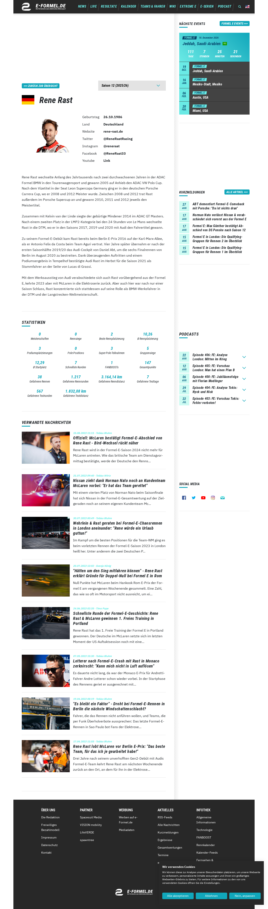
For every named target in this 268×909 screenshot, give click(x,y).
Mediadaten (126, 830)
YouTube (203, 498)
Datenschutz (49, 845)
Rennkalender (205, 845)
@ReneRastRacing (118, 139)
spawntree (87, 840)
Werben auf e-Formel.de (128, 819)
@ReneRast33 (114, 153)
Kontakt (46, 852)
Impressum (49, 837)
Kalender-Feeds (207, 852)
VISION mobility (91, 825)
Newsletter (222, 498)
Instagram (213, 498)
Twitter (193, 498)
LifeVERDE (87, 832)
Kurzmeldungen (168, 832)
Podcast (224, 6)
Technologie (204, 830)
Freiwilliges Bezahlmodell (50, 827)
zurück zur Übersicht (43, 86)
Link (106, 160)
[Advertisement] (94, 42)
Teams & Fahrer (152, 6)
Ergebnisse (165, 840)
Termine (163, 855)
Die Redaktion (50, 817)
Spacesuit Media (91, 817)
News (82, 6)
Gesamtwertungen (170, 847)
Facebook (184, 498)
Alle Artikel (234, 192)
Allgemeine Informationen (206, 819)
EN (247, 6)
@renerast (111, 146)
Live (93, 6)
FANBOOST (203, 837)
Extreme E (188, 6)
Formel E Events (232, 23)
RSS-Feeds (165, 817)
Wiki (172, 6)
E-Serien (207, 6)
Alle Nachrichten (169, 825)
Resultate (109, 6)
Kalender (128, 6)
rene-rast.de (113, 131)
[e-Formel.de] (44, 7)
